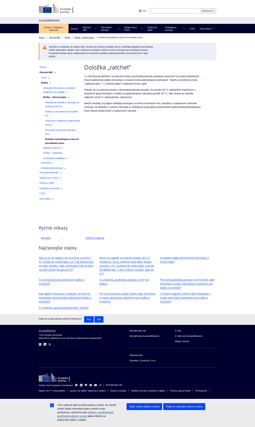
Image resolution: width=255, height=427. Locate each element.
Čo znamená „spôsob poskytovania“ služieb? (64, 307)
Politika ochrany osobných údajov (148, 390)
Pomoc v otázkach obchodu (53, 28)
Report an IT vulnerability (52, 390)
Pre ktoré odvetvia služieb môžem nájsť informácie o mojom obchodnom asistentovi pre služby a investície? (127, 297)
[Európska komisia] (60, 8)
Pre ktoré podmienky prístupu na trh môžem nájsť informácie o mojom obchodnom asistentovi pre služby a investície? (187, 283)
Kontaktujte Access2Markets (144, 336)
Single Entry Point (130, 28)
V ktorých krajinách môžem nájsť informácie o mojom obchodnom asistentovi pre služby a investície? (185, 297)
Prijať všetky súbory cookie (144, 406)
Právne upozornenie (180, 390)
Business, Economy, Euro (143, 360)
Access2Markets (47, 330)
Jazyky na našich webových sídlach (87, 390)
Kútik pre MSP (152, 28)
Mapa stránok (182, 341)
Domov (74, 28)
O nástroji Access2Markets (188, 336)
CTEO (192, 28)
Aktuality (46, 238)
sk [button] (144, 10)
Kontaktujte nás (114, 385)
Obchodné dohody (106, 28)
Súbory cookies (118, 390)
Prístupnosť (201, 390)
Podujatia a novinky (170, 28)
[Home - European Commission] (58, 378)
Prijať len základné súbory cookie (184, 406)
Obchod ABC (87, 28)
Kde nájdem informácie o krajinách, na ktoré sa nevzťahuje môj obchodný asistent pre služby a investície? (65, 297)
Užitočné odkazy (94, 238)
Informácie (205, 28)
